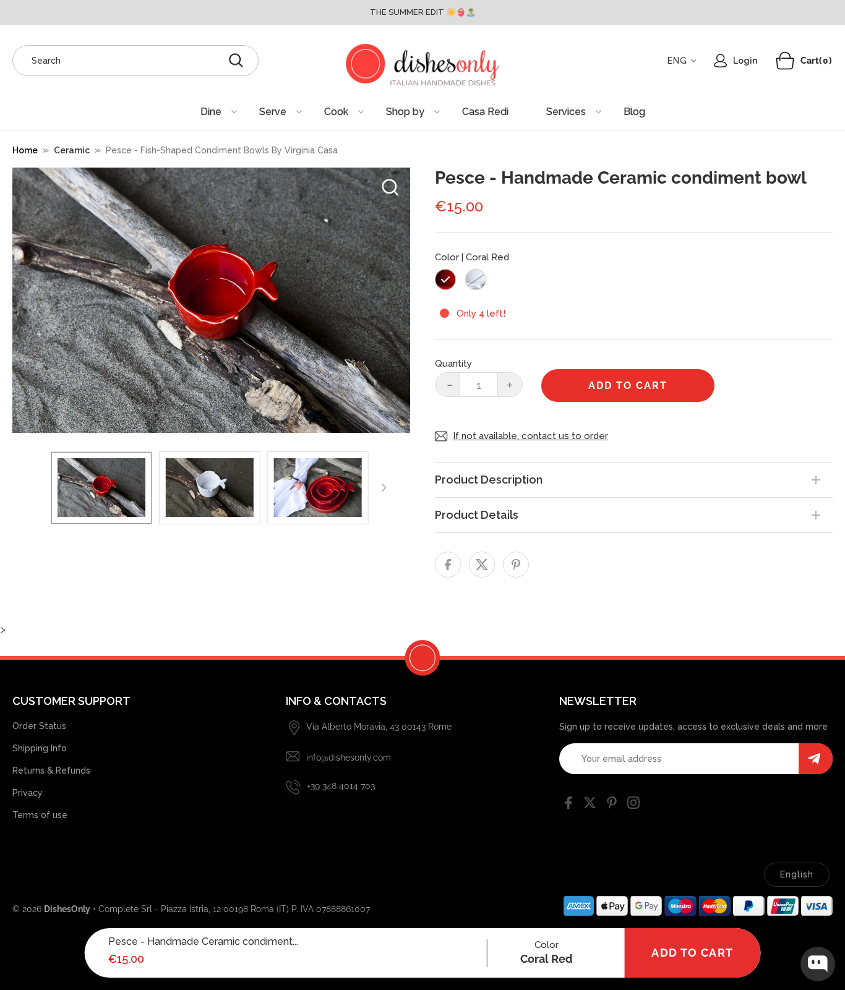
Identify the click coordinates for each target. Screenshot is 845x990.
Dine (210, 111)
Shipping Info (39, 748)
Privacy (27, 793)
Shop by (405, 111)
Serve (272, 111)
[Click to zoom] (390, 187)
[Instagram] (633, 805)
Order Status (39, 726)
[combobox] (135, 60)
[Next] (383, 487)
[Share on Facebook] (448, 565)
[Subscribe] (816, 758)
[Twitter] (590, 805)
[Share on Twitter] (482, 565)
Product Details (476, 514)
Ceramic (72, 150)
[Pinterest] (612, 805)
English (796, 874)
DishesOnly (67, 909)
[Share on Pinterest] (516, 565)
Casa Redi (485, 111)
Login (745, 61)
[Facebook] (568, 805)
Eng (677, 61)
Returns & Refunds (51, 770)
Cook (336, 111)
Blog (634, 111)
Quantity (453, 363)
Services (566, 111)
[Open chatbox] (817, 964)
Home (25, 150)
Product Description (489, 479)
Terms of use (39, 815)
